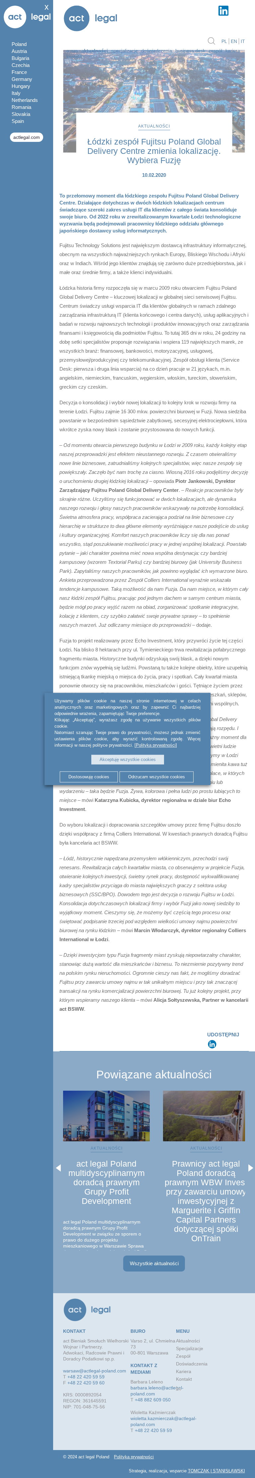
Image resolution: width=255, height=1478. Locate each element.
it (243, 41)
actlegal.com (26, 137)
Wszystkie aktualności (154, 1263)
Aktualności (188, 1340)
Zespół (215, 50)
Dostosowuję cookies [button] (88, 776)
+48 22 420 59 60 (86, 1382)
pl (224, 41)
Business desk (190, 50)
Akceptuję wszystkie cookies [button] (128, 759)
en (234, 41)
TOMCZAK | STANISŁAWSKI (216, 1470)
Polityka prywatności (134, 1456)
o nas (72, 50)
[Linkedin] (212, 1044)
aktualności (94, 50)
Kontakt (74, 56)
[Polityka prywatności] (155, 745)
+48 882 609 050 (153, 1399)
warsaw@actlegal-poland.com (94, 1370)
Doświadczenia (156, 50)
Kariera (232, 50)
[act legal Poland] (90, 19)
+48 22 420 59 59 (86, 1376)
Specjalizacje (124, 50)
